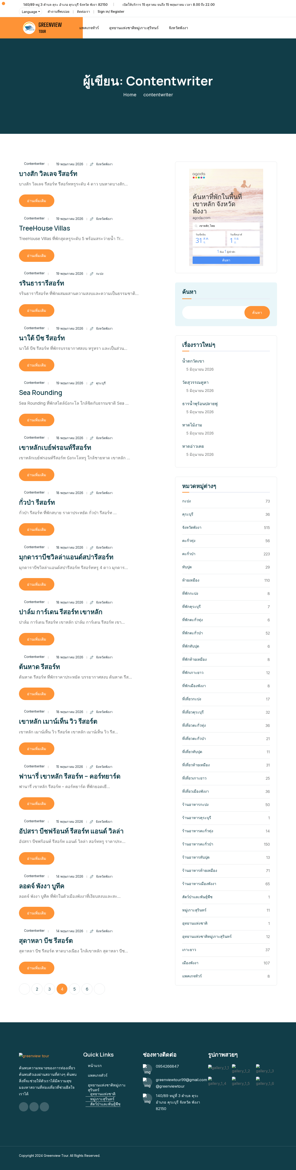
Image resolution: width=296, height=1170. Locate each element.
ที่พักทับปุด (190, 646)
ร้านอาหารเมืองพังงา (199, 883)
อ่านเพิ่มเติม (36, 200)
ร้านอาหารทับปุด (196, 857)
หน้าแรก (95, 1065)
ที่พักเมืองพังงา (194, 685)
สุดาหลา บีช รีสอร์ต (46, 940)
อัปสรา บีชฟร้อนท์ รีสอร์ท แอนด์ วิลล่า (71, 830)
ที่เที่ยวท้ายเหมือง (196, 765)
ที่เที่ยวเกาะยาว (194, 778)
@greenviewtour (170, 1086)
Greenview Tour (56, 1155)
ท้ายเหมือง (190, 580)
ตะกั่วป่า (188, 553)
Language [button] (29, 12)
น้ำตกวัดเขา (193, 361)
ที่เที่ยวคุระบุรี (193, 712)
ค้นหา (189, 292)
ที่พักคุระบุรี (191, 606)
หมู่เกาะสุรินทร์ (194, 910)
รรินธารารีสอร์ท (41, 282)
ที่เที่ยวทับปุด (192, 751)
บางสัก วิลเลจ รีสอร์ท (48, 173)
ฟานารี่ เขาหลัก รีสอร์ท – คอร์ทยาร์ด (69, 776)
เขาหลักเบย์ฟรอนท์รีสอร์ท (55, 447)
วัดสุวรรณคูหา (195, 382)
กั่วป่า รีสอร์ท (37, 502)
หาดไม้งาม (192, 424)
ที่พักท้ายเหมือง (194, 659)
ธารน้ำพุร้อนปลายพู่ (200, 403)
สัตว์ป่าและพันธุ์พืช (197, 897)
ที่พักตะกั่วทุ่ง (192, 619)
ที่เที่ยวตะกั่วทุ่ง (194, 725)
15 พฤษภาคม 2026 (69, 767)
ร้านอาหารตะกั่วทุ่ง (197, 831)
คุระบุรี (101, 383)
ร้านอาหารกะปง (195, 804)
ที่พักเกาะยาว (193, 672)
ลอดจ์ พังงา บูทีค (42, 885)
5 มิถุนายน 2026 (200, 369)
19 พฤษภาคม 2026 (69, 164)
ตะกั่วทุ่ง (188, 540)
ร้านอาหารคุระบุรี (196, 817)
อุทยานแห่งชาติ (194, 923)
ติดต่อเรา (83, 11)
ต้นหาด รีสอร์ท (39, 666)
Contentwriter (34, 164)
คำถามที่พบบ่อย (58, 11)
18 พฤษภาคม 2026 (69, 438)
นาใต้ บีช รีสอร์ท (42, 337)
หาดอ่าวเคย (193, 446)
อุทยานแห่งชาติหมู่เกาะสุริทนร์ (134, 27)
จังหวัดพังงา (178, 27)
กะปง (99, 273)
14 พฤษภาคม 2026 (69, 876)
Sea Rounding (40, 392)
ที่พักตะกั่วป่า (192, 633)
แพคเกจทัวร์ (89, 27)
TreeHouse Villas (44, 228)
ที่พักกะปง (190, 593)
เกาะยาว (189, 949)
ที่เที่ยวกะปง (191, 699)
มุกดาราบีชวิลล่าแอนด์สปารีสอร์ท (66, 556)
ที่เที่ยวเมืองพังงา (195, 791)
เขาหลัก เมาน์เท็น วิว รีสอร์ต (58, 721)
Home (129, 94)
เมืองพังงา (190, 962)
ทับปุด (187, 567)
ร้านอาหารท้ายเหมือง (199, 870)
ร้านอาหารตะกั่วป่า (197, 844)
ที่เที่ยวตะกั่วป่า (194, 738)
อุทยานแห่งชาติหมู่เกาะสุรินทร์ (207, 936)
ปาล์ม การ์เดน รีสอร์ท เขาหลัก (60, 611)
